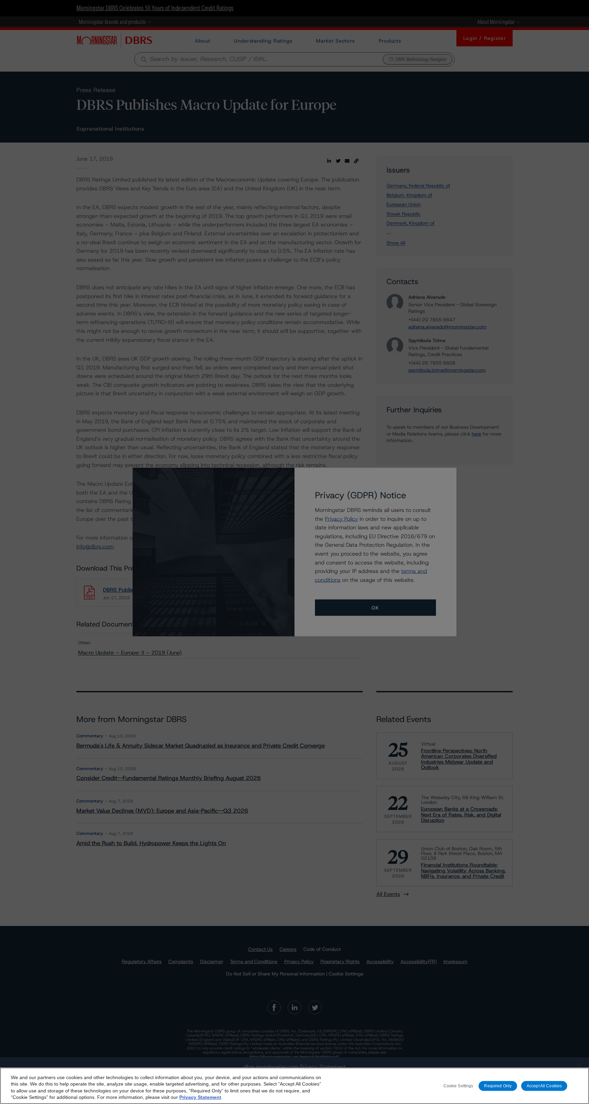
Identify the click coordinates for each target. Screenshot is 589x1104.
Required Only (498, 1085)
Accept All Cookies (544, 1085)
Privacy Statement (200, 1097)
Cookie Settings (458, 1085)
